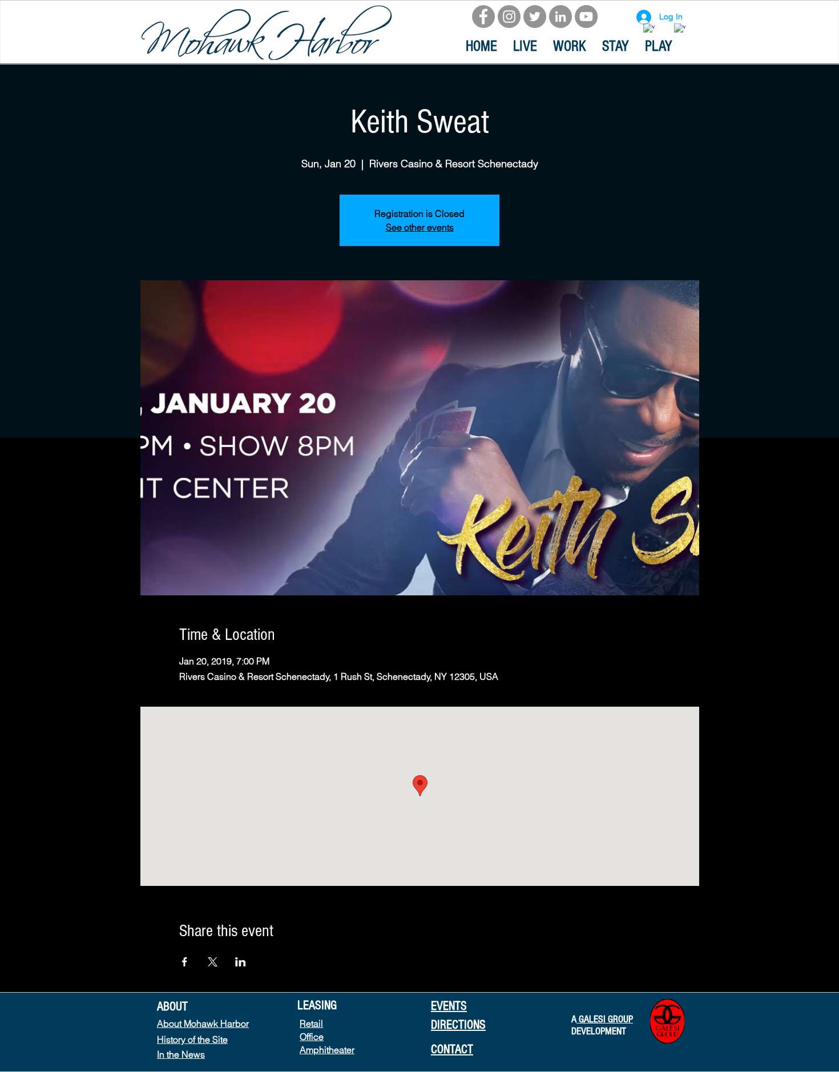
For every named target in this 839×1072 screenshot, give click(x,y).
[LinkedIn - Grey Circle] (560, 16)
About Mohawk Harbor (203, 1023)
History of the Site (192, 1039)
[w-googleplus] (679, 29)
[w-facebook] (649, 29)
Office (312, 1036)
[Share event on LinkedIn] (240, 961)
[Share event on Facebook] (184, 961)
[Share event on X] (212, 961)
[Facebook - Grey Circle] (483, 16)
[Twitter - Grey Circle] (534, 16)
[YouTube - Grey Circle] (586, 16)
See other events (420, 227)
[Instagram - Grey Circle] (509, 16)
